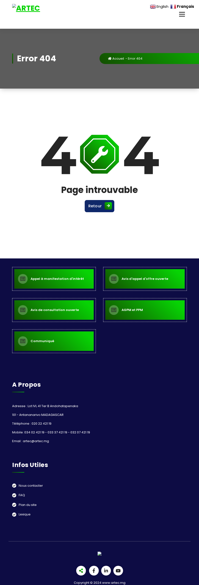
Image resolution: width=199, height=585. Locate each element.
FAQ (22, 495)
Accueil (118, 58)
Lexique (25, 514)
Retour (95, 206)
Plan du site (28, 505)
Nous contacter (31, 485)
